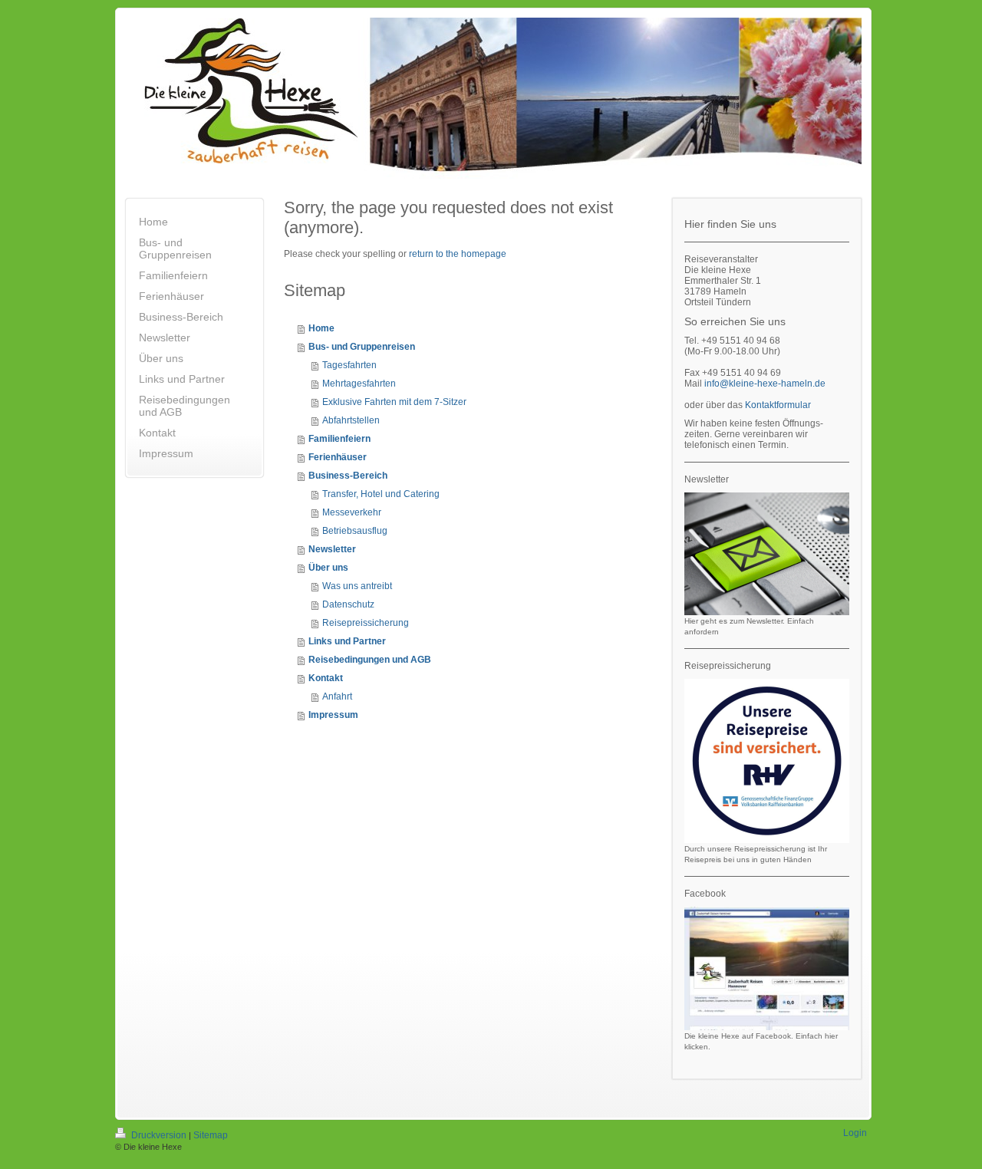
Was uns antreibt (357, 586)
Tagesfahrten (349, 365)
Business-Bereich (347, 475)
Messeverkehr (351, 512)
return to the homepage (457, 254)
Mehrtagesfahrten (359, 383)
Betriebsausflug (354, 530)
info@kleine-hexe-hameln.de (764, 383)
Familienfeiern (339, 438)
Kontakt (325, 678)
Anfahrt (337, 696)
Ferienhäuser (337, 457)
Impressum (333, 715)
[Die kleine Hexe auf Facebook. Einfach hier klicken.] (766, 968)
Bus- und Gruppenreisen (361, 346)
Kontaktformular (778, 405)
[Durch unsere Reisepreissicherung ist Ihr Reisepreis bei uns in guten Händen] (766, 761)
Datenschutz (348, 604)
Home (321, 328)
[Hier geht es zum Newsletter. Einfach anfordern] (766, 553)
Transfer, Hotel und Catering (381, 494)
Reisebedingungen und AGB (369, 659)
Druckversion (159, 1135)
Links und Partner (347, 641)
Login (855, 1133)
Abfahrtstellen (351, 420)
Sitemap (210, 1135)
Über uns (328, 567)
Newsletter (332, 549)
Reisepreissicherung (365, 622)
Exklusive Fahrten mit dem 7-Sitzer (394, 402)
